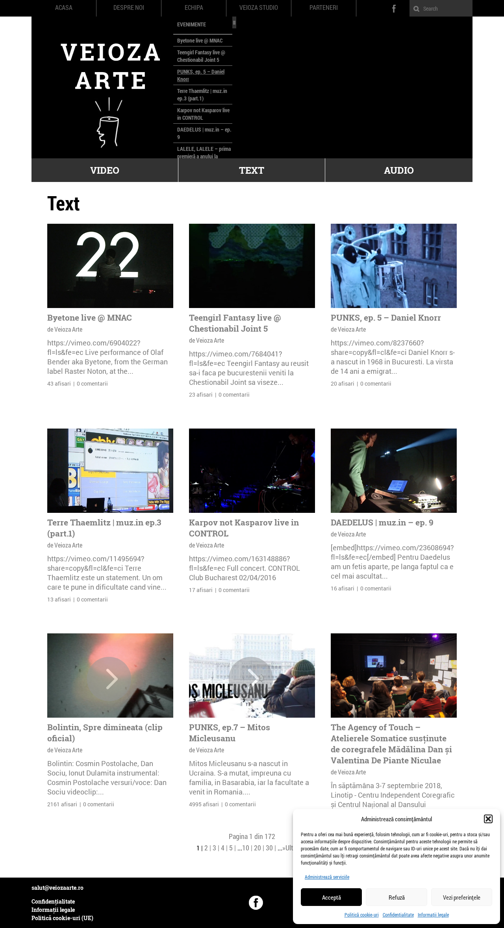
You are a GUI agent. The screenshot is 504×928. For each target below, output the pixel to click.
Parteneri (323, 7)
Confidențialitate (398, 914)
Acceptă (331, 897)
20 (257, 847)
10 (245, 847)
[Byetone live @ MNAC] (110, 266)
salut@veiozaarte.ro (57, 887)
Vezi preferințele (461, 897)
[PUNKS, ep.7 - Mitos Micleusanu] (250, 679)
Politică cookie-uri (362, 914)
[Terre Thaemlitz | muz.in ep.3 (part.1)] (110, 471)
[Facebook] (256, 903)
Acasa (63, 7)
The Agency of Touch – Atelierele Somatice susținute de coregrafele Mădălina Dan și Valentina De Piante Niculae (391, 744)
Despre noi (128, 7)
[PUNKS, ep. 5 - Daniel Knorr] (394, 266)
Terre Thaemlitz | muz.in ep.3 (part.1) (202, 94)
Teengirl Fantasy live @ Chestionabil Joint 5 (201, 55)
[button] (488, 819)
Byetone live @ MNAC (199, 40)
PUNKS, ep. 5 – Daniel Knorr (386, 317)
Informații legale (433, 914)
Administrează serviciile (327, 877)
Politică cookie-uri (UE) (62, 918)
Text (251, 170)
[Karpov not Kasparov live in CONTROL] (252, 471)
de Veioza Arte (64, 329)
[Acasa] (102, 87)
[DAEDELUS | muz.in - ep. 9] (394, 471)
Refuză (397, 897)
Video (104, 170)
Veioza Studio (258, 7)
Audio (399, 170)
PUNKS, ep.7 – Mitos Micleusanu (229, 733)
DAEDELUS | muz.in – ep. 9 (382, 522)
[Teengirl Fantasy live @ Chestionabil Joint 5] (252, 266)
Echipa (194, 7)
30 (269, 847)
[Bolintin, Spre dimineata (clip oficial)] (109, 679)
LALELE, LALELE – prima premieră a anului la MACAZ (204, 156)
